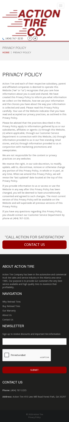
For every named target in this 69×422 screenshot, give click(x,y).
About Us (7, 315)
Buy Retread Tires (11, 306)
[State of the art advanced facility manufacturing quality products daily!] (31, 22)
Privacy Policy (34, 417)
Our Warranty (9, 310)
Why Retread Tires (11, 301)
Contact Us (34, 245)
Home (5, 52)
